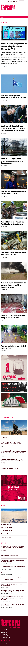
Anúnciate (4, 632)
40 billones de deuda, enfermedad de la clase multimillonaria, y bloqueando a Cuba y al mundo (14, 591)
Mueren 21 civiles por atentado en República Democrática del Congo (12, 223)
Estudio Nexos (20, 643)
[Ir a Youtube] (14, 2)
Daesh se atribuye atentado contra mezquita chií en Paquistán (13, 316)
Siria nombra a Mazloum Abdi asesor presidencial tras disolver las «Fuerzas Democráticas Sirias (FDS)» (11, 444)
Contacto (4, 629)
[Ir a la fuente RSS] (16, 2)
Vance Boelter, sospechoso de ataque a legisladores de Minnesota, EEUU (14, 46)
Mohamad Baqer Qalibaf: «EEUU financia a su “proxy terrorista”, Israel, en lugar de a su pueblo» (13, 461)
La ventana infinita (6, 524)
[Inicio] (8, 7)
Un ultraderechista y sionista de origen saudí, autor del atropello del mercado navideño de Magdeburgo (13, 128)
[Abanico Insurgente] (14, 403)
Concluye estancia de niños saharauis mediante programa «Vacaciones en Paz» (14, 467)
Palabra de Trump (6, 533)
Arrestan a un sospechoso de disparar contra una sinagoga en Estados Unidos (12, 161)
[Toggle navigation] (2, 17)
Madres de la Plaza (6, 537)
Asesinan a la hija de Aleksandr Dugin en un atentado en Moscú (13, 192)
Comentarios (5, 634)
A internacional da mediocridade (9, 555)
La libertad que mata (6, 530)
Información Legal (7, 636)
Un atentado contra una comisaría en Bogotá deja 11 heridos (13, 253)
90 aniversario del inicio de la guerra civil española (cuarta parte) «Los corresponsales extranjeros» (13, 598)
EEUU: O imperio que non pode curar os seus (12, 572)
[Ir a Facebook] (8, 2)
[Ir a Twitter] (11, 2)
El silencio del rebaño (6, 527)
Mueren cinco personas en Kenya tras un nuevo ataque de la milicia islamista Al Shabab (14, 285)
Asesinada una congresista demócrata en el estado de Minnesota (13, 96)
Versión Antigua (6, 637)
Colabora (4, 631)
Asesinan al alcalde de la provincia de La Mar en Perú (14, 347)
